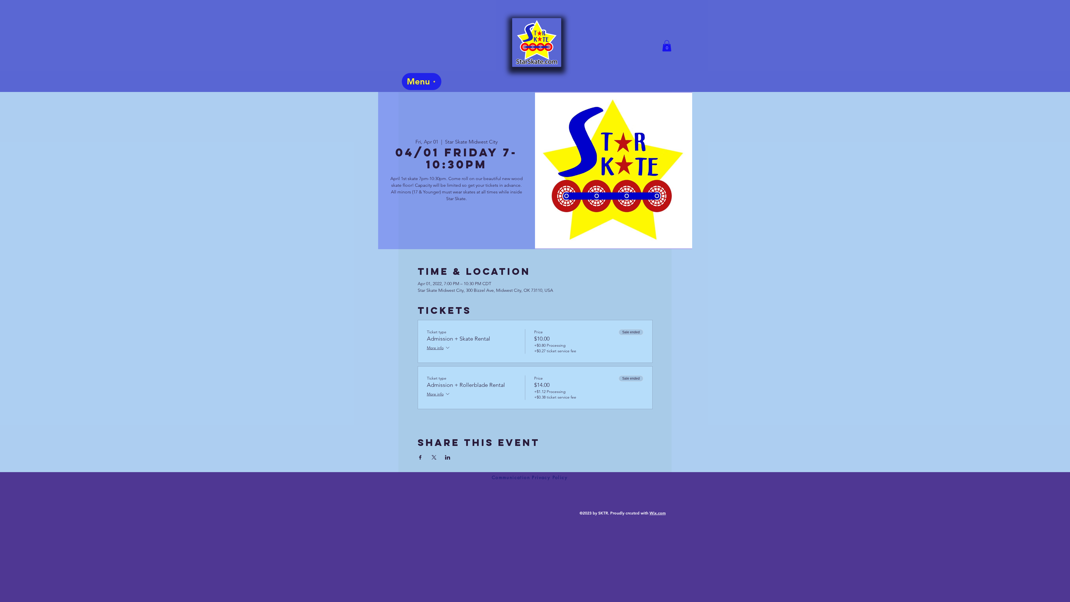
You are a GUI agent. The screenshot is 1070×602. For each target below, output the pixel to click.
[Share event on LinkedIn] (447, 457)
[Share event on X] (434, 457)
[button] (667, 46)
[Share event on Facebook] (420, 457)
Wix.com (658, 513)
